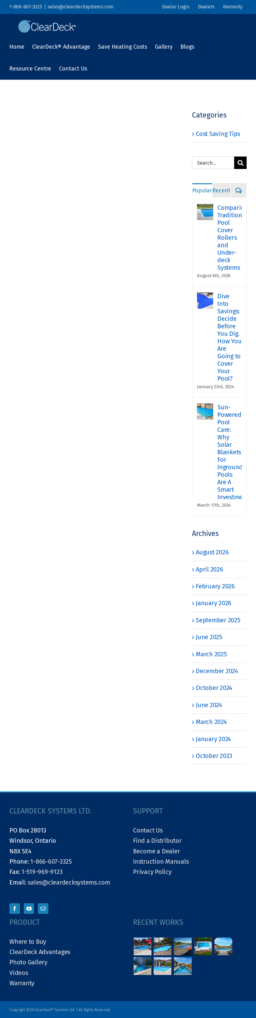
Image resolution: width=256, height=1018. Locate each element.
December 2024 (217, 671)
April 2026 (209, 569)
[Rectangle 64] (162, 966)
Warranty (21, 983)
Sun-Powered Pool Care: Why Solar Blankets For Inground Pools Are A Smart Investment (229, 452)
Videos (18, 973)
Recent (221, 190)
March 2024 (211, 722)
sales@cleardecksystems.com (80, 7)
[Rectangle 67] (203, 946)
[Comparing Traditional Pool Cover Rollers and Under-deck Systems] (205, 209)
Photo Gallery (28, 962)
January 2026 (213, 603)
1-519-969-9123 (42, 872)
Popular (202, 190)
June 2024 (209, 705)
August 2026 (212, 552)
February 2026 (215, 586)
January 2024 (213, 739)
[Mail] (43, 908)
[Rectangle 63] (183, 966)
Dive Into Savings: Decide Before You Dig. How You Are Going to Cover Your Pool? (229, 337)
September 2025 (218, 620)
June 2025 (209, 637)
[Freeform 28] (183, 946)
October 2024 (214, 688)
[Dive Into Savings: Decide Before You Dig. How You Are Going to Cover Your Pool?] (205, 297)
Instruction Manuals (161, 861)
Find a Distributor (157, 840)
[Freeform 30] (162, 946)
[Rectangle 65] (142, 966)
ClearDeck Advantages (39, 952)
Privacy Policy (152, 872)
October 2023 (214, 756)
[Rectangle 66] (223, 946)
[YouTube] (29, 908)
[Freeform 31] (142, 946)
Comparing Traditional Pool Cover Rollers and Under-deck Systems (229, 237)
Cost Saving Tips (218, 134)
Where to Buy (27, 941)
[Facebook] (14, 908)
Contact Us (148, 830)
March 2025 (211, 654)
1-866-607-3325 (25, 7)
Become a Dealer (156, 851)
